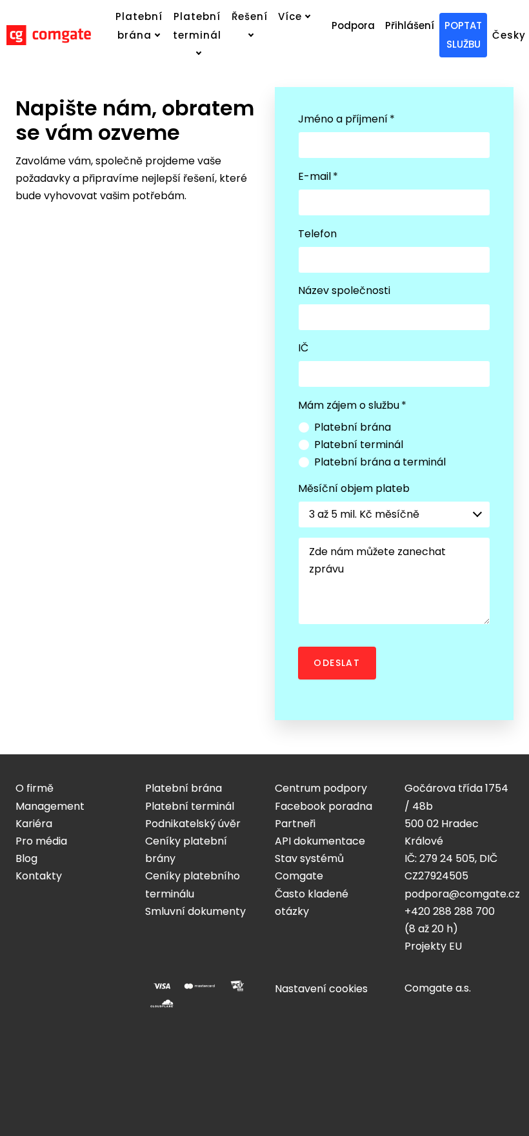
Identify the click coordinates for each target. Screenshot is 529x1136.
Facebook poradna (323, 806)
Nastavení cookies (321, 988)
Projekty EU (433, 946)
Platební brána (352, 427)
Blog (26, 858)
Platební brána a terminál (380, 462)
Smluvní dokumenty (195, 911)
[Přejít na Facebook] (20, 984)
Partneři (295, 823)
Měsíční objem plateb (354, 488)
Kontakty (38, 875)
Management (50, 806)
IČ (303, 347)
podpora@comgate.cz (462, 893)
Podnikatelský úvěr (193, 823)
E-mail (318, 176)
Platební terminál (358, 444)
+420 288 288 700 (449, 911)
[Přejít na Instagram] (51, 984)
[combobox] (394, 514)
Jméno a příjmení (346, 119)
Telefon (317, 233)
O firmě (34, 788)
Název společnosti (344, 290)
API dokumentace (320, 841)
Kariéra (33, 823)
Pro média (41, 841)
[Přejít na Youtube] (113, 984)
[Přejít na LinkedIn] (82, 984)
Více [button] (290, 16)
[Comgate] (48, 35)
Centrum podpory (321, 788)
